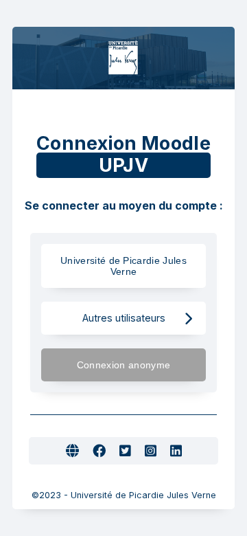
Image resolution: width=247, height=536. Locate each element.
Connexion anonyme (123, 364)
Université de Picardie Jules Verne (123, 266)
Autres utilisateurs (123, 318)
